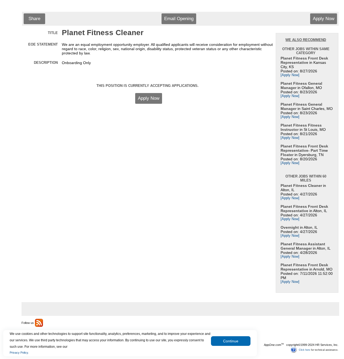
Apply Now (323, 18)
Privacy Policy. (19, 352)
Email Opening (179, 18)
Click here (304, 349)
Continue (230, 341)
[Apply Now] (290, 75)
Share (34, 18)
